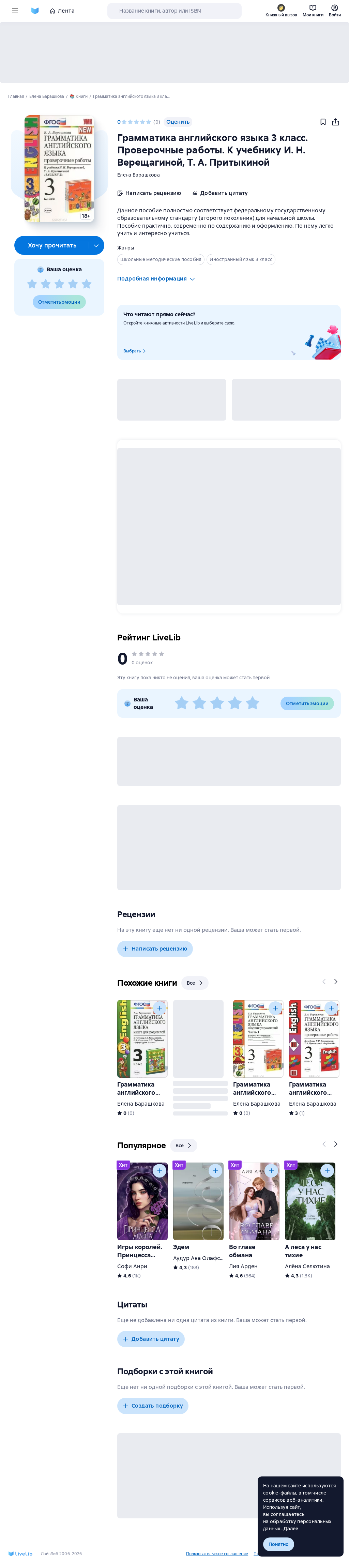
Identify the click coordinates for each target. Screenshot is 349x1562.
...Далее (289, 1529)
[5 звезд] (86, 284)
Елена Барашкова (138, 175)
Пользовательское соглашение (217, 1554)
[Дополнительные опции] (96, 245)
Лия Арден (243, 1266)
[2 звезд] (45, 284)
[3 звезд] (59, 284)
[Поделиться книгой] (335, 122)
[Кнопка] (324, 981)
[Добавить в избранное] (323, 122)
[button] (59, 168)
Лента (66, 10)
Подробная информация (152, 278)
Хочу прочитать (52, 245)
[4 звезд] (72, 284)
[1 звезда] (32, 284)
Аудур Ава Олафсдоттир (206, 1258)
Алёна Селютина (307, 1266)
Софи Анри (132, 1266)
